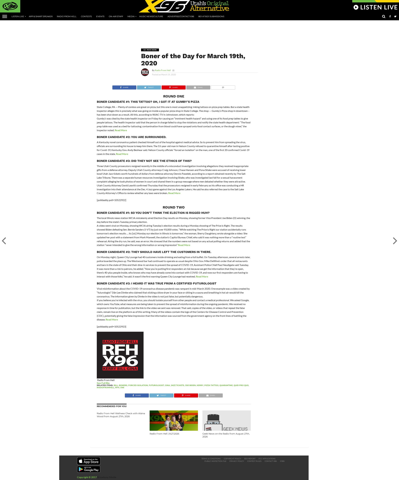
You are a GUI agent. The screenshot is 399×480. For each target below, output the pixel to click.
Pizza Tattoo (211, 385)
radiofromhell (105, 387)
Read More (121, 130)
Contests (86, 16)
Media (131, 16)
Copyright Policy (232, 459)
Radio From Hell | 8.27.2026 (164, 433)
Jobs (282, 461)
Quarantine (226, 385)
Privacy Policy (236, 461)
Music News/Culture (151, 16)
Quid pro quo (241, 385)
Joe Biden (190, 385)
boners (123, 385)
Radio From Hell (67, 16)
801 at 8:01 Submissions (211, 16)
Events (100, 16)
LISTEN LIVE (18, 16)
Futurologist (156, 385)
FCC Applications (267, 459)
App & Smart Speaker (41, 16)
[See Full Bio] (111, 382)
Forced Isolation (138, 385)
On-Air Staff (116, 16)
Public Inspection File (215, 461)
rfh (117, 387)
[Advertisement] (199, 32)
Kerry (200, 385)
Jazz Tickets (177, 385)
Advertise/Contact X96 (181, 16)
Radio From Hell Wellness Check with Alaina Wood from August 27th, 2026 (121, 415)
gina (167, 385)
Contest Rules (254, 461)
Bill (116, 385)
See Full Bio (103, 382)
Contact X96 (271, 461)
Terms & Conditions (211, 459)
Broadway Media (106, 477)
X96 (122, 387)
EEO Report (249, 459)
